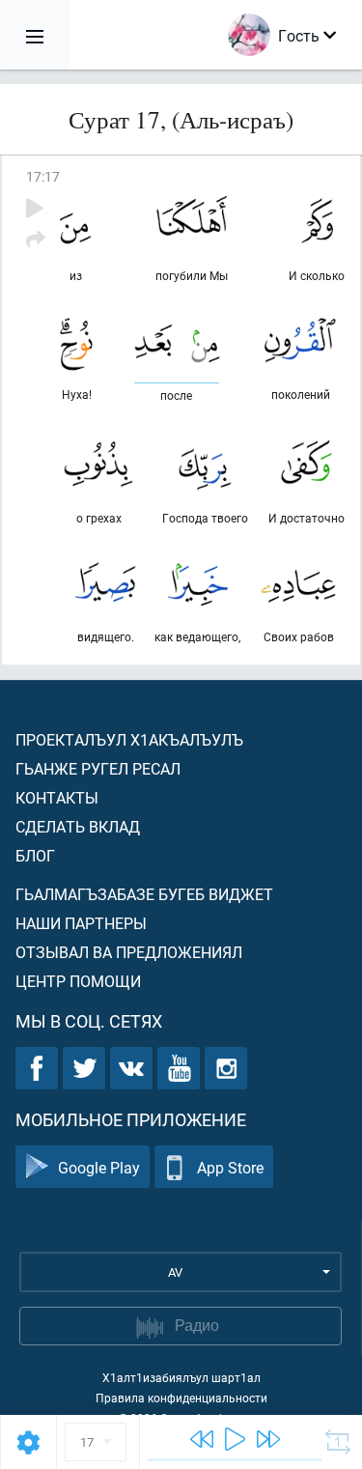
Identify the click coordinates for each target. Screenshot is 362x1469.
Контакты (56, 797)
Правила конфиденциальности (181, 1397)
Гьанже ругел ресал (98, 768)
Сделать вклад (77, 826)
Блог (35, 855)
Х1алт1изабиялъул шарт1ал (181, 1377)
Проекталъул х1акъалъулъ (129, 739)
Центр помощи (78, 981)
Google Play (99, 1167)
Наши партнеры (81, 923)
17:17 (43, 176)
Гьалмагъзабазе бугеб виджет (144, 894)
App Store (230, 1167)
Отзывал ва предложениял (128, 952)
